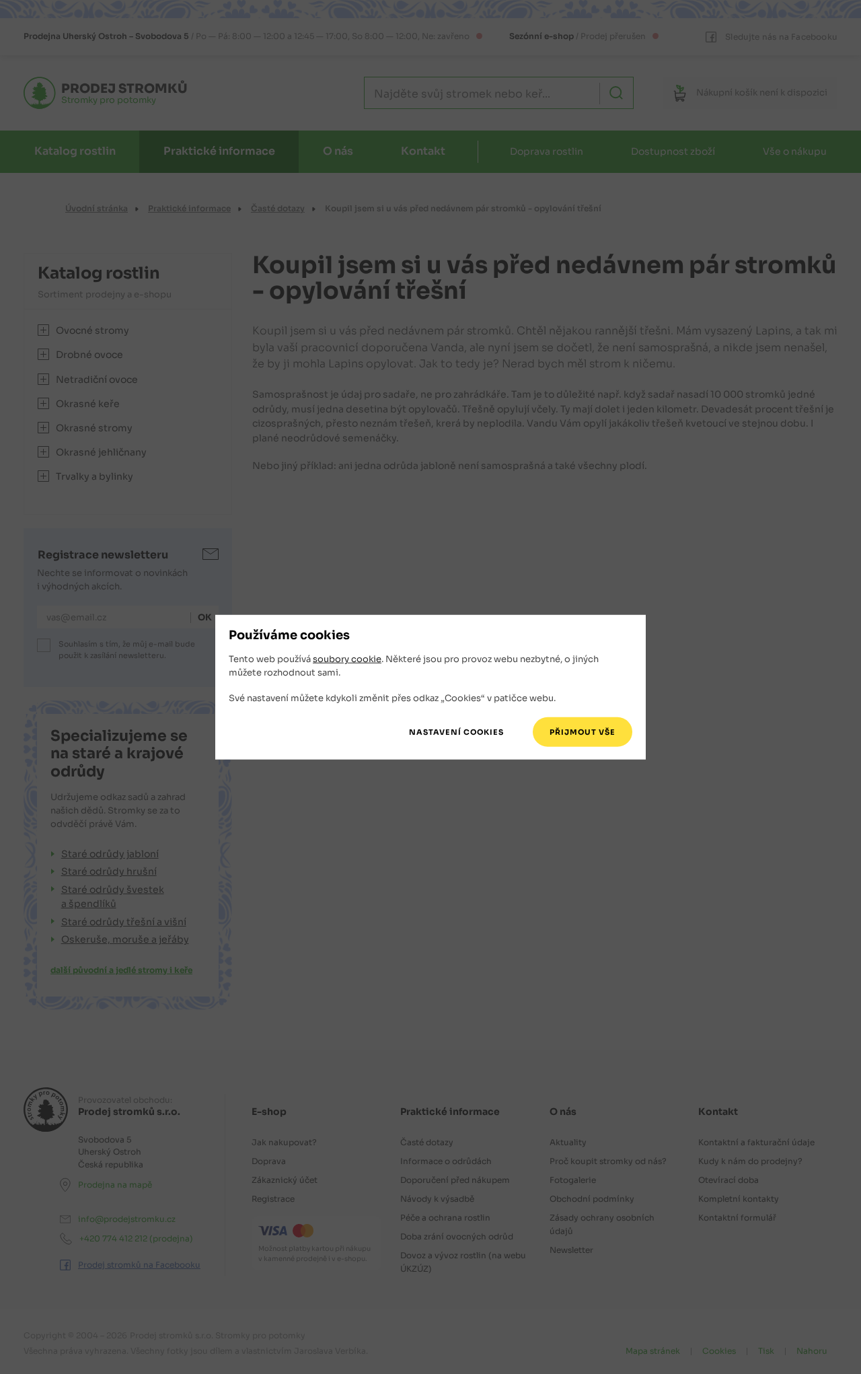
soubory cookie (347, 659)
